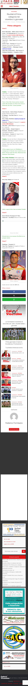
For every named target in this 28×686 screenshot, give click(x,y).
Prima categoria (6, 288)
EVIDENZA (14, 11)
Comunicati (15, 683)
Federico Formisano (21, 22)
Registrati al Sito (6, 662)
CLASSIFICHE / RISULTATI (6, 683)
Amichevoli (14, 358)
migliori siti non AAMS (9, 544)
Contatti (20, 683)
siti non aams (7, 539)
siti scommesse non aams (9, 541)
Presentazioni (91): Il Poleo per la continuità (12, 565)
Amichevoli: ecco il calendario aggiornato (11, 586)
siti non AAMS (7, 666)
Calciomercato (14, 351)
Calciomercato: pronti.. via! (18, 352)
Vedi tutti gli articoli (14, 429)
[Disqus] (14, 453)
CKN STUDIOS (16, 681)
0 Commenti (13, 22)
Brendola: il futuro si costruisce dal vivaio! (11, 563)
